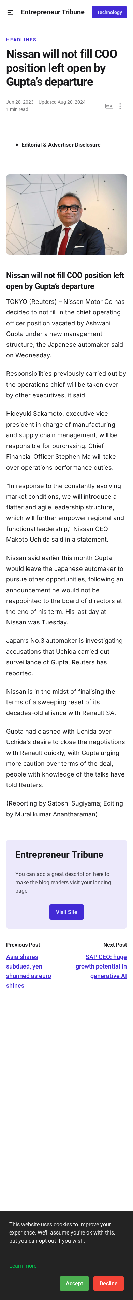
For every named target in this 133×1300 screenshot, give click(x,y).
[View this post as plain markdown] (109, 106)
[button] (10, 12)
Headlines (21, 39)
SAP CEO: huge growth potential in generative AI (101, 966)
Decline (109, 1283)
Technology (109, 12)
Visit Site (66, 912)
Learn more (22, 1265)
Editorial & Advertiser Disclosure (61, 145)
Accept (74, 1283)
